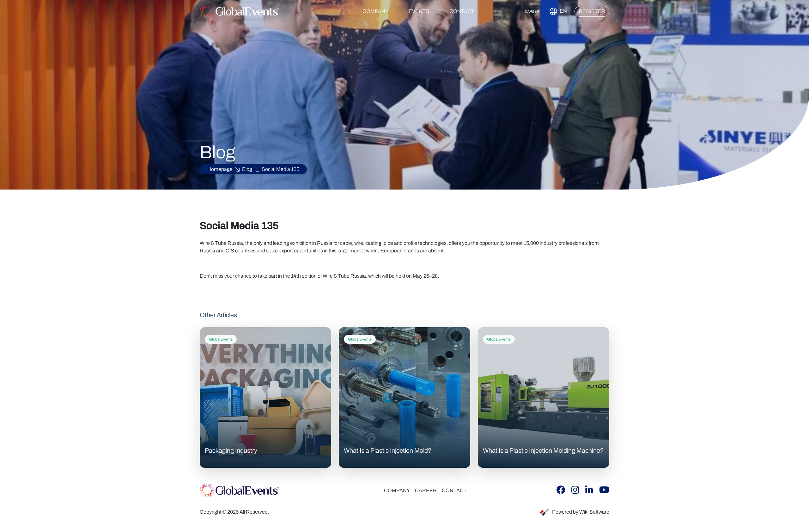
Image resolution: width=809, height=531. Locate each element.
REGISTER (592, 11)
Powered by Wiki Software (580, 512)
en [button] (563, 11)
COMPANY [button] (375, 11)
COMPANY (397, 490)
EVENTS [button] (419, 11)
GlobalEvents (221, 339)
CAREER (532, 11)
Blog (247, 169)
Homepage (220, 169)
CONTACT (461, 11)
